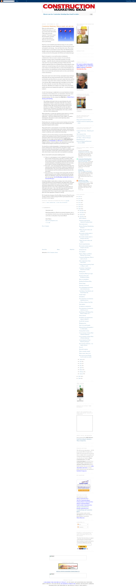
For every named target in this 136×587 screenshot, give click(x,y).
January (81, 373)
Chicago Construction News (83, 506)
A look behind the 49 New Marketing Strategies (84, 340)
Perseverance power (83, 224)
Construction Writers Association (84, 136)
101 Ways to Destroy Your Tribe (86, 302)
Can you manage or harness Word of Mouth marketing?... (86, 333)
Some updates (82, 304)
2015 (79, 196)
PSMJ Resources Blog (83, 180)
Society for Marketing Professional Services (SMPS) (84, 141)
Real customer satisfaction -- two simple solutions (86, 344)
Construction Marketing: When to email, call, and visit (57, 26)
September (82, 216)
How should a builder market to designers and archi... (86, 234)
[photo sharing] (68, 568)
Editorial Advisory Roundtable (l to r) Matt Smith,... (86, 328)
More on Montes (82, 218)
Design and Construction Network (84, 119)
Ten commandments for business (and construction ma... (86, 288)
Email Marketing (80, 484)
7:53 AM (48, 222)
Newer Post (44, 249)
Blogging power (82, 323)
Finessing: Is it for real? (84, 285)
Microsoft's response (83, 349)
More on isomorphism (84, 279)
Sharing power (82, 271)
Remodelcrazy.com (81, 139)
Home (58, 249)
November (82, 212)
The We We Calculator (84, 321)
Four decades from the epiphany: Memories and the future (84, 161)
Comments (81, 527)
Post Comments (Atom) (53, 252)
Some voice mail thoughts (84, 325)
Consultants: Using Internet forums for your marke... (85, 268)
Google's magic (82, 294)
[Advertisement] (70, 18)
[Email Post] (69, 200)
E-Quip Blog (81, 170)
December (82, 210)
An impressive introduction (85, 306)
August (81, 359)
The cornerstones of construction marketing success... (86, 299)
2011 (79, 202)
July (81, 361)
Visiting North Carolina (84, 331)
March (81, 369)
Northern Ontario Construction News (85, 501)
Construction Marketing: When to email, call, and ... (86, 258)
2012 (79, 200)
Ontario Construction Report (83, 503)
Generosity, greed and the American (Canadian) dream (85, 221)
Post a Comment (45, 226)
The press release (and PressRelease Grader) (84, 276)
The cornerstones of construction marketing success (86, 309)
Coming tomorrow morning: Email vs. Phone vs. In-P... (86, 265)
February (82, 371)
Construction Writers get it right (86, 273)
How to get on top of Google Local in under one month (85, 356)
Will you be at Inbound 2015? (84, 182)
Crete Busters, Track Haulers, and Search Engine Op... (86, 291)
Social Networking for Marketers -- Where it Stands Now (84, 439)
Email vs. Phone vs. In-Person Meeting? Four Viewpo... (85, 254)
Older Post (72, 249)
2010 (79, 204)
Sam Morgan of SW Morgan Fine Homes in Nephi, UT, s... (86, 312)
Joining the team (82, 249)
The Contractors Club (81, 134)
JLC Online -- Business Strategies (84, 137)
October (81, 214)
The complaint (82, 251)
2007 (79, 376)
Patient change (82, 283)
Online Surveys (87, 484)
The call (81, 347)
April (81, 367)
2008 (79, 208)
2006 (79, 378)
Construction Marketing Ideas (85, 159)
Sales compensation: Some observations (85, 261)
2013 (79, 198)
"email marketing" (51, 202)
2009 (79, 206)
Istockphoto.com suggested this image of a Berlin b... (86, 318)
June (81, 363)
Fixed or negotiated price (84, 244)
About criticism (82, 315)
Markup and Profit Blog (83, 150)
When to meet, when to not (85, 353)
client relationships (61, 202)
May (81, 365)
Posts (80, 524)
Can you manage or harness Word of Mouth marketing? (86, 337)
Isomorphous (82, 296)
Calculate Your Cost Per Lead (84, 152)
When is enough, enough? (84, 351)
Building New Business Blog (85, 281)
